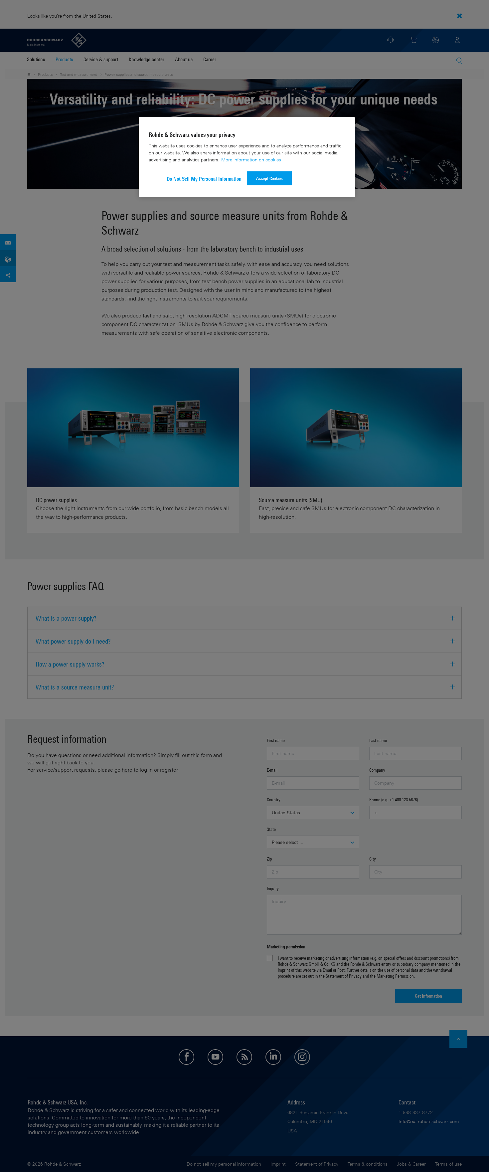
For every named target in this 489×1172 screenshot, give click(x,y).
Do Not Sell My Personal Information (204, 179)
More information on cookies (251, 159)
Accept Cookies (269, 178)
